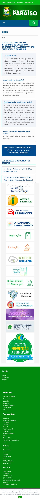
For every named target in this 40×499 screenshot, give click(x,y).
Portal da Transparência (25, 2)
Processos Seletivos (8, 405)
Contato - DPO (7, 476)
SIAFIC (5, 436)
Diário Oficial (7, 408)
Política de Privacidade (10, 484)
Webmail (5, 482)
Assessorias (6, 399)
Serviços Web (7, 450)
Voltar (3, 37)
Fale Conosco (7, 471)
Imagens (4, 380)
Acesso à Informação (8, 2)
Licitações (6, 401)
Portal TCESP (7, 431)
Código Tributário (8, 461)
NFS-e (4, 452)
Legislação (6, 425)
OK (20, 497)
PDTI (4, 442)
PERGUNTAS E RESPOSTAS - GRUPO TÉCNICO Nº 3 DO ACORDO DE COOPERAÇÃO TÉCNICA (18, 150)
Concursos (6, 403)
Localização (5, 377)
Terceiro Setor (7, 438)
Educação (6, 410)
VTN (4, 459)
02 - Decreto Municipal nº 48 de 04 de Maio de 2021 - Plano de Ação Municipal (18, 179)
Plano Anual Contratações (11, 440)
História (4, 375)
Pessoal (5, 427)
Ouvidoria (6, 473)
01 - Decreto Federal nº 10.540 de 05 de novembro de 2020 (18, 170)
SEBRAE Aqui (7, 463)
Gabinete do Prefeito (9, 397)
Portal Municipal (8, 429)
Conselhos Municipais (9, 420)
